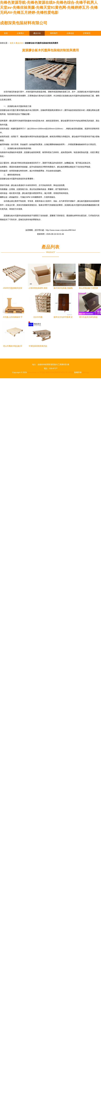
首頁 (6, 33)
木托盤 (42, 372)
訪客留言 (86, 33)
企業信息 (70, 33)
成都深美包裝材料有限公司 (23, 23)
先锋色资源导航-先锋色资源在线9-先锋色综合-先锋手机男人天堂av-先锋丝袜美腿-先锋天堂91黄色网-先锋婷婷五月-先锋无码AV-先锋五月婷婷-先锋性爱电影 (49, 7)
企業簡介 (20, 33)
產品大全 (37, 33)
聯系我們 (53, 33)
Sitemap (85, 372)
